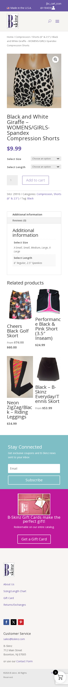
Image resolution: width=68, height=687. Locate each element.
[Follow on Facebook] (6, 622)
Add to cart (35, 180)
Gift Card (8, 598)
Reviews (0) (19, 220)
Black (30, 198)
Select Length (16, 167)
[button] (55, 59)
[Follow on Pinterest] (21, 622)
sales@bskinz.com (14, 639)
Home (10, 36)
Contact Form (24, 661)
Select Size (14, 159)
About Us (8, 584)
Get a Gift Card (34, 539)
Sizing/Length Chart (14, 591)
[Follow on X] (14, 622)
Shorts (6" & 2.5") (41, 36)
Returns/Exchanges (14, 604)
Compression (22, 36)
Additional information (27, 214)
